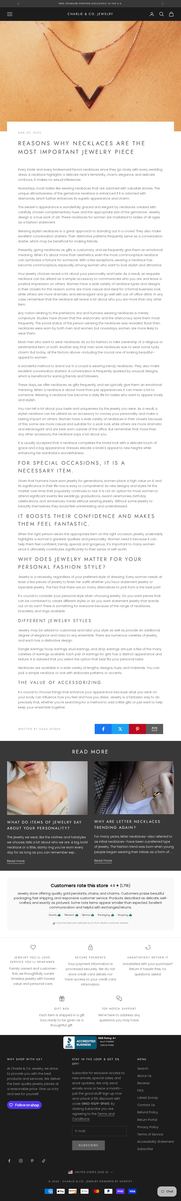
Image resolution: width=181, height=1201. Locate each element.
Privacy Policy (147, 1127)
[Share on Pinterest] (137, 729)
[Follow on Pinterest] (32, 1161)
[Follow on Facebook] (9, 1161)
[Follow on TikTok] (43, 1161)
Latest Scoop (147, 1097)
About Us (144, 1076)
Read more (16, 861)
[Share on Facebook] (103, 729)
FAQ (140, 1090)
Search (142, 1068)
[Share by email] (154, 729)
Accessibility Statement (155, 1141)
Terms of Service (150, 1134)
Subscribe (88, 1145)
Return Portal (147, 1120)
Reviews (143, 1083)
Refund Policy (147, 1112)
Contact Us (146, 1105)
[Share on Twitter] (120, 729)
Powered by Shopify (116, 1181)
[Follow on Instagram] (21, 1161)
